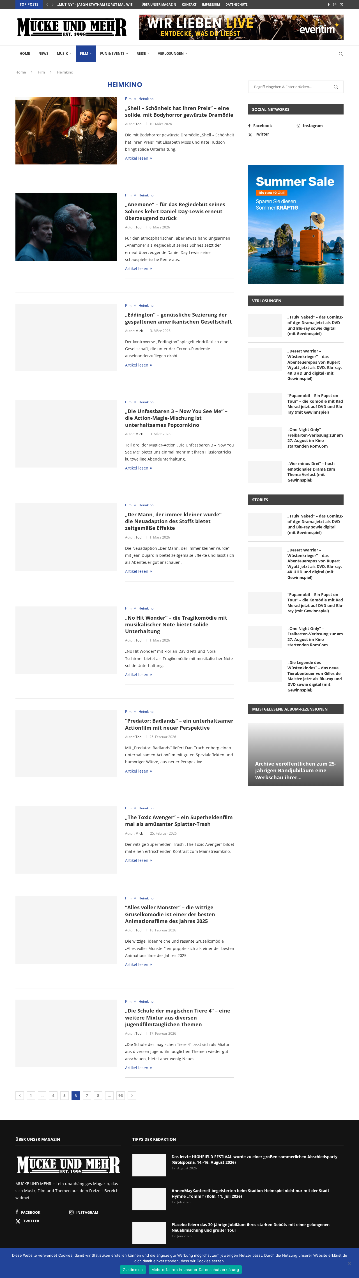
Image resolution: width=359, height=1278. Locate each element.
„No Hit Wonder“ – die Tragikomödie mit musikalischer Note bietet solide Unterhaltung (176, 624)
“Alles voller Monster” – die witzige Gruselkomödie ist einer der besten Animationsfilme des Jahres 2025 (170, 914)
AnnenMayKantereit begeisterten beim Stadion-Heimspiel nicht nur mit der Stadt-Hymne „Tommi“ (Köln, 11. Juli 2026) (251, 1193)
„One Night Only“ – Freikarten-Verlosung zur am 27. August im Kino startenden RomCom (315, 438)
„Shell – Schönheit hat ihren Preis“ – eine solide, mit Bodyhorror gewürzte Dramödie (179, 111)
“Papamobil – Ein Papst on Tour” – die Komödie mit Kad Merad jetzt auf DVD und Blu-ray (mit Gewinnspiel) (315, 404)
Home (25, 53)
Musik (62, 53)
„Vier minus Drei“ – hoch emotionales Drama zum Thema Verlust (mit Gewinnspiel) (311, 472)
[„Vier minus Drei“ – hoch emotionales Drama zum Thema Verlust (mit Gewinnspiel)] (265, 472)
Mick (139, 330)
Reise (141, 53)
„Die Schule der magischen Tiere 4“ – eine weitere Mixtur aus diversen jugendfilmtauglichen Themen (177, 1017)
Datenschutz (236, 4)
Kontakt (189, 4)
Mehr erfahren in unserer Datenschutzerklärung (195, 1269)
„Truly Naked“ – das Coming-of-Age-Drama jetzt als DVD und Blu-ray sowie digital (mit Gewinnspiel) (315, 325)
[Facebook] (329, 4)
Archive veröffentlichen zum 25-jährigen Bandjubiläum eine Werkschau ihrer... (295, 770)
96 (120, 1095)
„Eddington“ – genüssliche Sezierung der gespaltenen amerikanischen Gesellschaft (178, 318)
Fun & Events (112, 53)
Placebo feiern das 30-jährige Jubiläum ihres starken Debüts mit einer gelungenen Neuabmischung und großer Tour (251, 1227)
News (43, 53)
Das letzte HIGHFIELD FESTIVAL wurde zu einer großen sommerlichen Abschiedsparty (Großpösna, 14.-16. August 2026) (254, 1159)
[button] (47, 4)
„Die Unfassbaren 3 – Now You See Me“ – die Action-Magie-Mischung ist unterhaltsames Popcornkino (176, 418)
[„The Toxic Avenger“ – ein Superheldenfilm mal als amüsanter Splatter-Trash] (66, 840)
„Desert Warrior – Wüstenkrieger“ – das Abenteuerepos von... (115, 4)
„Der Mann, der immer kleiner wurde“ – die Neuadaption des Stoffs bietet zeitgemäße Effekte (175, 521)
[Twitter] (342, 4)
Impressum (211, 4)
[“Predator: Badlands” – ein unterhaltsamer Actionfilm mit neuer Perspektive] (66, 743)
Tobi (138, 124)
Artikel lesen (136, 158)
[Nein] (349, 1263)
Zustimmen (133, 1269)
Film (84, 53)
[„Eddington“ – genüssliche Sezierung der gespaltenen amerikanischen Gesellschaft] (66, 337)
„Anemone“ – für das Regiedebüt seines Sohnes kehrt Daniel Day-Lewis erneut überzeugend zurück (175, 211)
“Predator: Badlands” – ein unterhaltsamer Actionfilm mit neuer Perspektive (179, 724)
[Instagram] (334, 4)
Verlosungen (171, 53)
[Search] (341, 54)
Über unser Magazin (159, 4)
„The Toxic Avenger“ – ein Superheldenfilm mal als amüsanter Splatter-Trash (179, 820)
